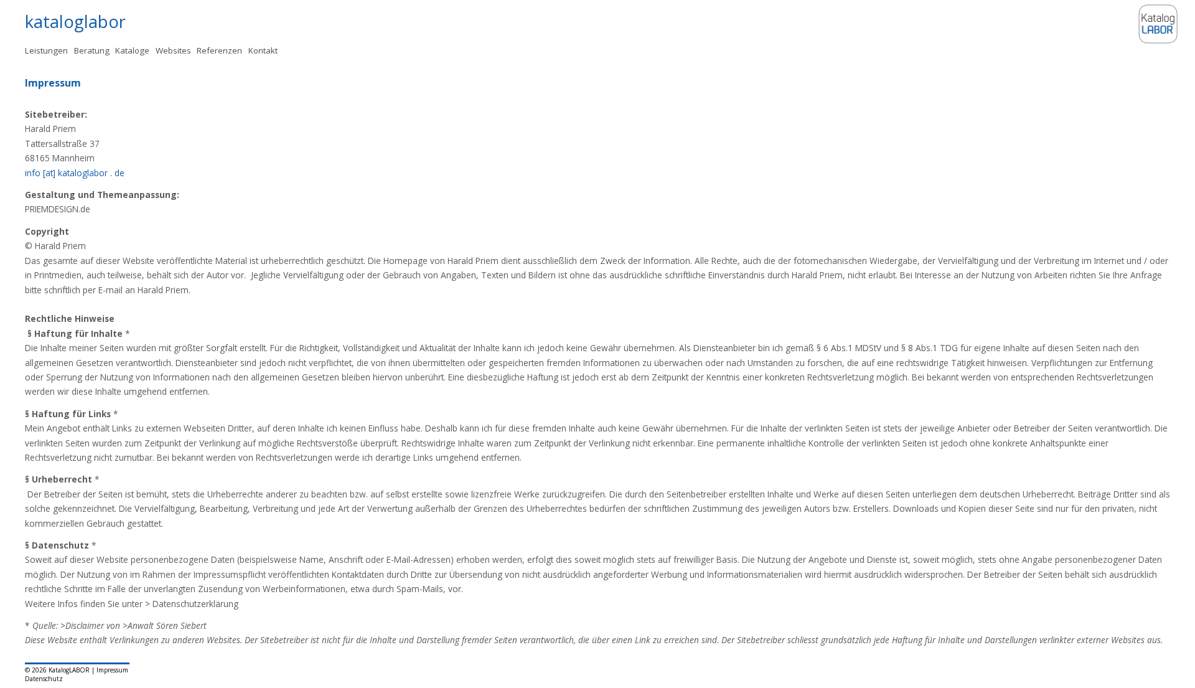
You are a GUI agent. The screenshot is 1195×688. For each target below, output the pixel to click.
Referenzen (219, 50)
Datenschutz (44, 678)
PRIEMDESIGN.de (57, 209)
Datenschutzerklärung (195, 604)
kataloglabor (75, 21)
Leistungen (46, 50)
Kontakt (263, 50)
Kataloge (132, 50)
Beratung (92, 50)
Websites (173, 50)
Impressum (112, 670)
